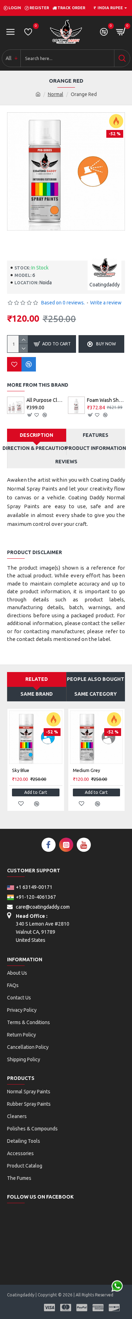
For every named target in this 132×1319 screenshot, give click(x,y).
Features (95, 435)
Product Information (96, 448)
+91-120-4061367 (36, 897)
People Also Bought (95, 679)
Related (36, 679)
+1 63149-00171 (34, 887)
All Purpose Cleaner (45, 400)
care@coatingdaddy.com (42, 907)
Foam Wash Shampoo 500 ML (106, 400)
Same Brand (36, 694)
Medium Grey (86, 770)
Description (36, 435)
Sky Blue (20, 770)
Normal (55, 94)
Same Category (95, 694)
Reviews (66, 461)
